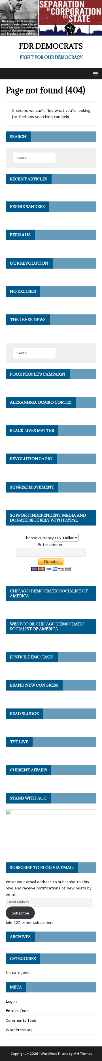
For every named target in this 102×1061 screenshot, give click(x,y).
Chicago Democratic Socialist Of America (49, 593)
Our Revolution (29, 263)
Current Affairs (28, 769)
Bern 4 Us (20, 234)
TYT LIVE (19, 741)
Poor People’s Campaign (37, 374)
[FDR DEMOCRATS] (51, 32)
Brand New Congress (34, 685)
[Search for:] (34, 158)
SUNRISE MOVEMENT (32, 487)
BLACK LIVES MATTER (32, 430)
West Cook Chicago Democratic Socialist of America (47, 626)
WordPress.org (19, 1030)
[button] (94, 73)
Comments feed (21, 1020)
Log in (11, 1001)
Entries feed (17, 1011)
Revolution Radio (31, 458)
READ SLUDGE (24, 713)
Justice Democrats (32, 657)
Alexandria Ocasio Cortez (40, 402)
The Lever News (28, 319)
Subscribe (20, 913)
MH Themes (82, 1053)
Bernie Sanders (27, 206)
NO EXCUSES (23, 291)
